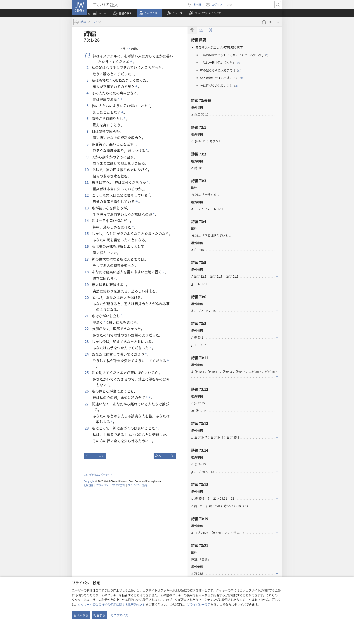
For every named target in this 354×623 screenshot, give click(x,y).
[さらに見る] (277, 22)
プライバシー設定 (199, 604)
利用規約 (88, 485)
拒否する (99, 615)
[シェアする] (270, 22)
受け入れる (81, 615)
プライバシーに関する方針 (110, 485)
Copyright (89, 481)
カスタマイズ (119, 615)
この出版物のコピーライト (98, 474)
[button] (122, 13)
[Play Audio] (264, 22)
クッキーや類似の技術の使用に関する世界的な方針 (112, 604)
